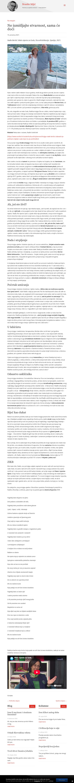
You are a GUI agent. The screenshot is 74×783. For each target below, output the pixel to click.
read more (10, 726)
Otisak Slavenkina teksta (18, 732)
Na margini (11, 21)
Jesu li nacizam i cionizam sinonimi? (19, 713)
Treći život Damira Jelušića (20, 751)
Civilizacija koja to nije (49, 728)
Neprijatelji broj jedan (49, 746)
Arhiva (32, 706)
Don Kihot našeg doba (49, 712)
